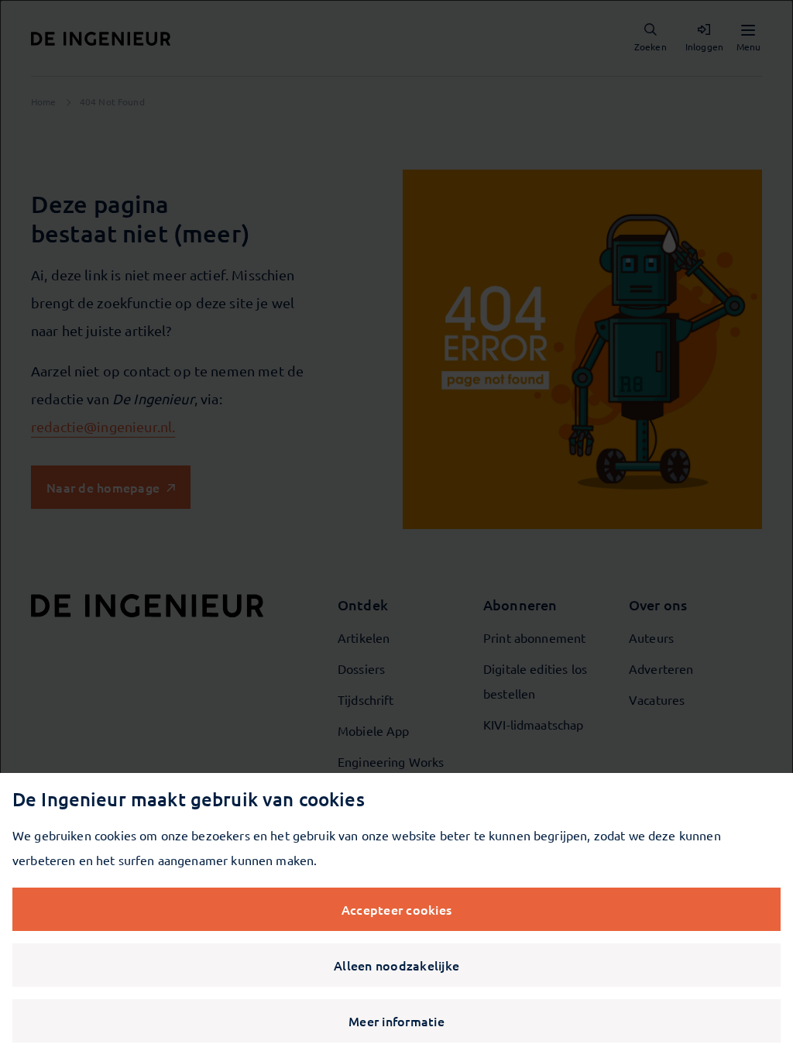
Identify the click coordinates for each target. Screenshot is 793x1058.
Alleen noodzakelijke (396, 965)
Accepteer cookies (396, 909)
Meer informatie (396, 1020)
